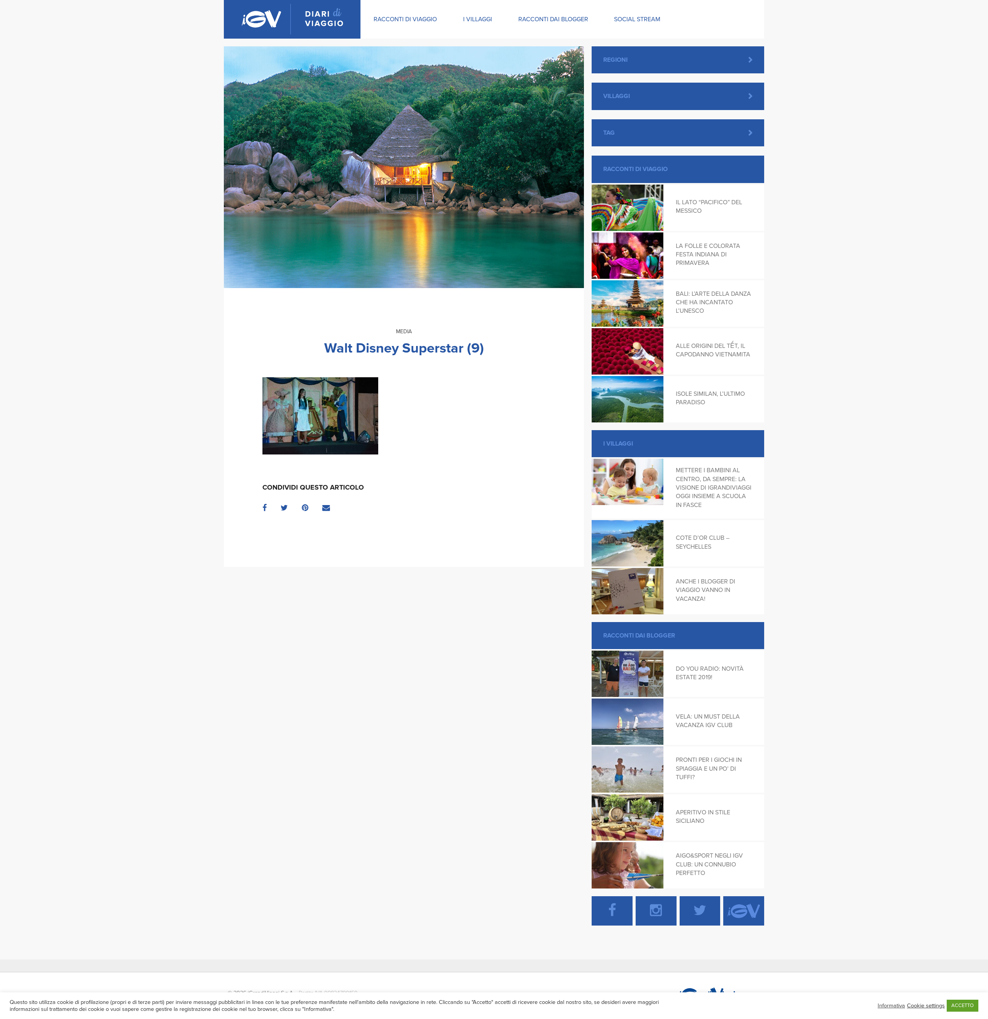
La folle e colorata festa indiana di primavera (708, 254)
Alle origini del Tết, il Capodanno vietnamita (713, 350)
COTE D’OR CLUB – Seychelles (702, 542)
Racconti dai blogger (553, 19)
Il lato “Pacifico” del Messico (709, 206)
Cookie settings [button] (926, 1005)
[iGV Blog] (292, 19)
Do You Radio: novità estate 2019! (710, 673)
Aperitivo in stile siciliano (703, 817)
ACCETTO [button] (962, 1005)
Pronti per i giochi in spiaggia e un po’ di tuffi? (709, 768)
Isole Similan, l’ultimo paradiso (710, 398)
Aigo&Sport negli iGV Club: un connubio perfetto (709, 864)
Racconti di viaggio (405, 19)
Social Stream (637, 19)
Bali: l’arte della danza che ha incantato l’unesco (713, 302)
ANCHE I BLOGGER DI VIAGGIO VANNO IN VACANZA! (705, 590)
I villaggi (477, 19)
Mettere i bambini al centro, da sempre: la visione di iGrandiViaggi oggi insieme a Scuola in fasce (713, 487)
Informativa (891, 1005)
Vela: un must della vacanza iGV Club (708, 721)
